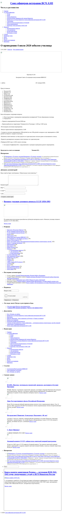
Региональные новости (13, 28)
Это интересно (11, 30)
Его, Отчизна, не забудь (13, 314)
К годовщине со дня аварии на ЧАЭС (17, 238)
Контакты (6, 41)
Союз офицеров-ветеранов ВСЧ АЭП (31, 3)
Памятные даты (8, 35)
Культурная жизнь (12, 31)
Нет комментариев (18, 49)
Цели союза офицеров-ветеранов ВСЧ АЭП (19, 325)
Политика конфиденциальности (16, 321)
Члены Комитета (11, 16)
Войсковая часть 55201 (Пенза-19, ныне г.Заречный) (30, 280)
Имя (2, 187)
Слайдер (9, 260)
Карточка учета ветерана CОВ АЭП (17, 25)
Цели (8, 15)
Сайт (2, 193)
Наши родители (11, 247)
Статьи (6, 34)
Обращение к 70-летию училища (32, 156)
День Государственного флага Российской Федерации (26, 401)
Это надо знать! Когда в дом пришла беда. (18, 306)
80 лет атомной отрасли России (15, 231)
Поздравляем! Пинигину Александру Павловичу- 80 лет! (27, 415)
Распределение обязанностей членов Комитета (20, 18)
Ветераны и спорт (12, 33)
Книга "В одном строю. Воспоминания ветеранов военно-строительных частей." (29, 241)
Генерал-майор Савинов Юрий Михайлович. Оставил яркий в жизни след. (38, 281)
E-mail (3, 190)
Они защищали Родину (13, 256)
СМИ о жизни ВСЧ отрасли (15, 262)
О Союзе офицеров (9, 12)
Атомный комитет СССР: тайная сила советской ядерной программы (31, 441)
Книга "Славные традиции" (15, 243)
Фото (5, 37)
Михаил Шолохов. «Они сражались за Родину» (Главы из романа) (25, 318)
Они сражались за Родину (14, 370)
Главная (6, 11)
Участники (10, 21)
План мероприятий (12, 24)
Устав (8, 14)
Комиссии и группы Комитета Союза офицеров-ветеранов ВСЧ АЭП (26, 19)
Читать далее (7, 223)
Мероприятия (11, 244)
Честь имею (10, 269)
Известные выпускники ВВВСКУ (16, 237)
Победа (9, 259)
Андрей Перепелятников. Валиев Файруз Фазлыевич (30, 275)
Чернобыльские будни (13, 267)
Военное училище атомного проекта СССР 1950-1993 (27, 201)
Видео (5, 38)
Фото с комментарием (13, 266)
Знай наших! (10, 235)
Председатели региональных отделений (18, 22)
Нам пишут (10, 246)
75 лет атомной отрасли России (15, 232)
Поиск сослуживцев (9, 40)
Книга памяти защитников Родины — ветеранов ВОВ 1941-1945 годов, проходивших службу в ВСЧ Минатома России (31, 473)
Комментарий (4, 185)
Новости (6, 27)
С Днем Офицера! (13, 430)
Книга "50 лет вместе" (13, 240)
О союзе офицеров (12, 254)
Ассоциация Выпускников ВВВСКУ (17, 369)
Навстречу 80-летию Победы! (15, 230)
